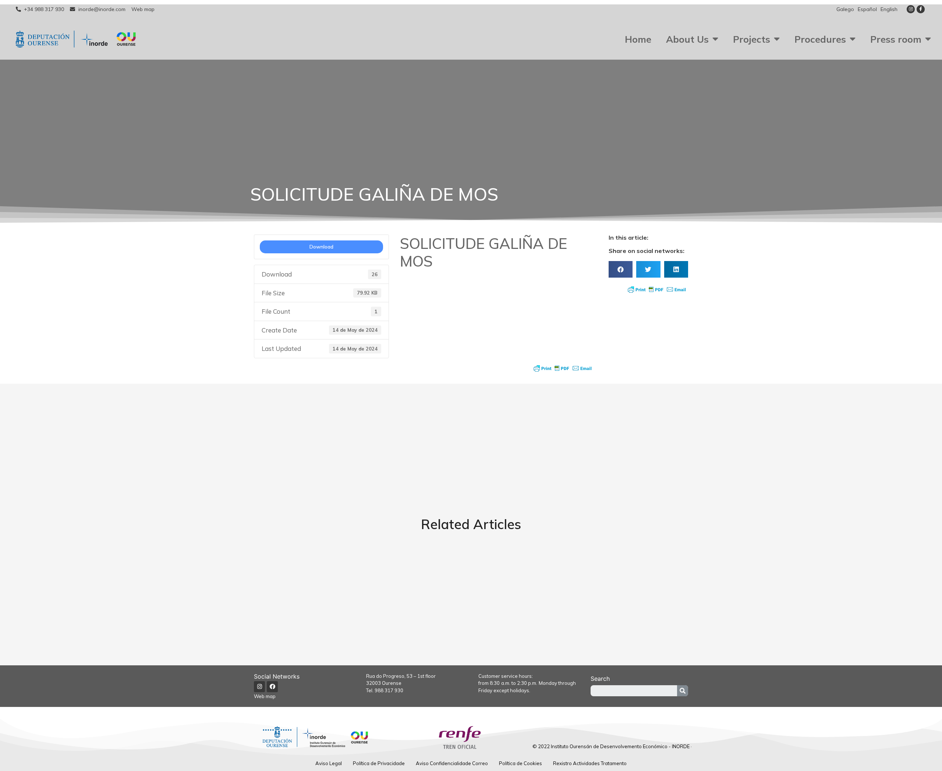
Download (321, 247)
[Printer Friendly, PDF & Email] (562, 368)
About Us (687, 39)
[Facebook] (272, 686)
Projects (751, 39)
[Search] (682, 690)
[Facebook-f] (921, 9)
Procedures (820, 39)
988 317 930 (389, 690)
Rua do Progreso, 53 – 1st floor (401, 676)
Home (638, 39)
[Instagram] (911, 9)
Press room (895, 39)
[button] (621, 269)
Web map (265, 696)
